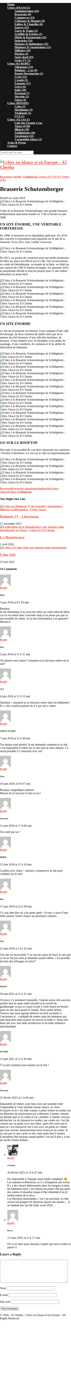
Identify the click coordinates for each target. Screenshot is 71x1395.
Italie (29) (20, 90)
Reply (3, 587)
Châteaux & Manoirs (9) (30, 20)
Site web (5, 1301)
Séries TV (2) (23, 60)
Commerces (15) (25, 17)
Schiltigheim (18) (25, 132)
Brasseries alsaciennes (24, 488)
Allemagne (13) (24, 67)
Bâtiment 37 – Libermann (19, 516)
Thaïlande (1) (23, 113)
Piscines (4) (21, 53)
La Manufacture (12, 537)
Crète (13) (21, 76)
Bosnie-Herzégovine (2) (29, 73)
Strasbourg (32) (24, 136)
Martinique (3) (24, 109)
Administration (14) (27, 11)
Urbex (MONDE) (18, 103)
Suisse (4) (20, 99)
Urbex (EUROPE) (18, 63)
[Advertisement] (35, 1358)
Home (11, 4)
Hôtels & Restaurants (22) (30, 37)
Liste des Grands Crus (28, 122)
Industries (44, 488)
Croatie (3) (21, 80)
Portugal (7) (22, 93)
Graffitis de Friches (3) (28, 34)
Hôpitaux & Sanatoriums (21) (33, 47)
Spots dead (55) (24, 57)
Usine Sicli (7, 555)
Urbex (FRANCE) (18, 7)
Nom (3, 1288)
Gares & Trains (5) (26, 30)
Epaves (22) (22, 27)
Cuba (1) (20, 106)
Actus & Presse (16, 142)
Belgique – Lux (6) (26, 70)
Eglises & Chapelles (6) (29, 24)
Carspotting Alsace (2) (28, 139)
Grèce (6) (20, 86)
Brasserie (5, 488)
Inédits (17, 176)
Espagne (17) (23, 83)
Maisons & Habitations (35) (31, 44)
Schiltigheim (30, 176)
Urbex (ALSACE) (18, 119)
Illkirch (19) (22, 129)
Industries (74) (23, 40)
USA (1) (19, 116)
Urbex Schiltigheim (20, 491)
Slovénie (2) (22, 96)
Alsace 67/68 (22, 126)
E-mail (4, 1295)
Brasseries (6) (23, 14)
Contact (12, 145)
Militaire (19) (23, 50)
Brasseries (6, 176)
